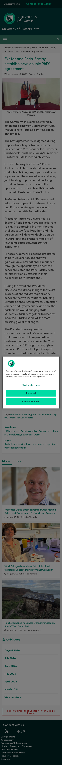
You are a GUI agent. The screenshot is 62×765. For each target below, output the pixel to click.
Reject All (31, 393)
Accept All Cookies (31, 401)
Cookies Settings (31, 385)
